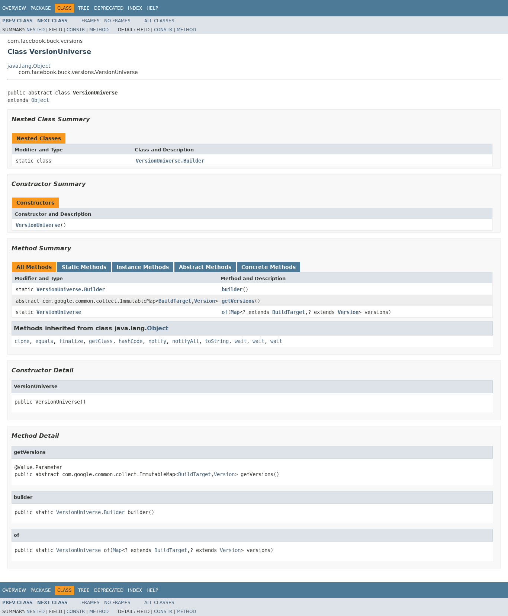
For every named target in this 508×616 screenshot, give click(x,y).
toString (217, 341)
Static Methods (84, 267)
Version (204, 301)
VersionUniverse (38, 225)
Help (152, 8)
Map (235, 312)
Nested (35, 29)
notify (157, 341)
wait (241, 341)
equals (44, 341)
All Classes (159, 20)
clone (22, 341)
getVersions (238, 301)
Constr (76, 29)
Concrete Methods (268, 267)
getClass (101, 341)
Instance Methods (142, 267)
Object (40, 100)
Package (40, 8)
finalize (71, 341)
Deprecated (108, 8)
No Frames (117, 20)
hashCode (130, 341)
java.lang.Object (28, 66)
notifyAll (185, 341)
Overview (14, 8)
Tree (84, 8)
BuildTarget (174, 301)
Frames (90, 20)
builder (232, 289)
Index (135, 8)
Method (99, 29)
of (225, 312)
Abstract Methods (205, 267)
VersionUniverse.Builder (170, 161)
